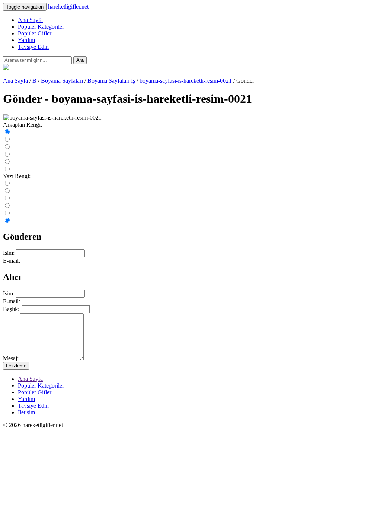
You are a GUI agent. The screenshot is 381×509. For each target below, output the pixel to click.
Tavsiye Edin (33, 47)
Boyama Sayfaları (62, 81)
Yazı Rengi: (17, 176)
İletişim (26, 412)
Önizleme (16, 366)
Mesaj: (11, 358)
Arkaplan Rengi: (22, 124)
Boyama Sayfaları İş (111, 81)
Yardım (26, 40)
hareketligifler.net (68, 6)
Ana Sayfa (30, 20)
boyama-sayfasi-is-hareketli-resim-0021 (186, 81)
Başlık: (11, 309)
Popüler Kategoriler (41, 26)
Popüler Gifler (34, 33)
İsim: (9, 253)
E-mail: (11, 260)
